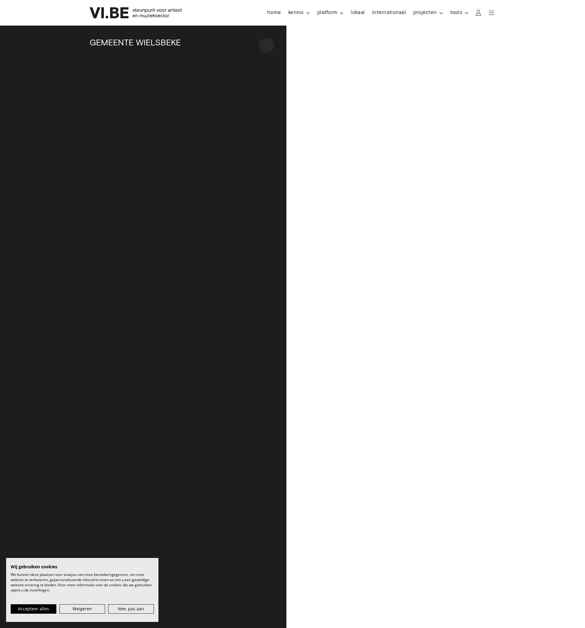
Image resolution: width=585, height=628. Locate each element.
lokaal (358, 12)
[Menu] (491, 13)
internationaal (389, 12)
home (274, 12)
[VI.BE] (136, 13)
